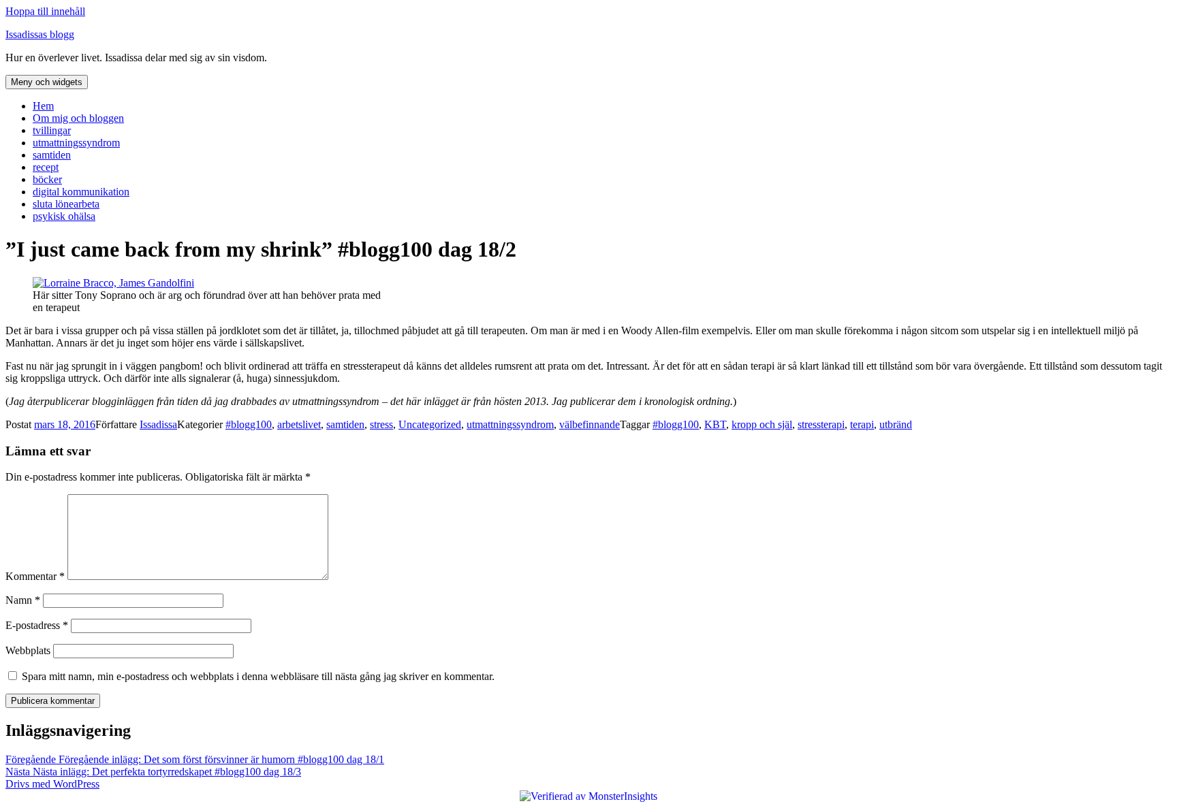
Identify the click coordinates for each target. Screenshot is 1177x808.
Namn (22, 600)
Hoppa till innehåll (45, 11)
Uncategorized (429, 424)
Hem (43, 106)
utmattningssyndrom (76, 142)
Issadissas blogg (39, 34)
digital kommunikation (81, 191)
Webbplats (27, 650)
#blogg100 (248, 424)
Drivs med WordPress (52, 784)
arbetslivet (299, 424)
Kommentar (35, 576)
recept (46, 167)
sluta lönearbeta (66, 204)
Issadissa (158, 424)
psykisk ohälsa (64, 216)
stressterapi (821, 424)
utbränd (895, 424)
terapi (862, 424)
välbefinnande (589, 424)
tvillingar (52, 130)
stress (381, 424)
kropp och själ (762, 424)
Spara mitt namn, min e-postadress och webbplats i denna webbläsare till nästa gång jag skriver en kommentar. (258, 676)
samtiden (52, 155)
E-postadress (36, 625)
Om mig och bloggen (78, 118)
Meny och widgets (46, 82)
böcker (47, 179)
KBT (715, 424)
